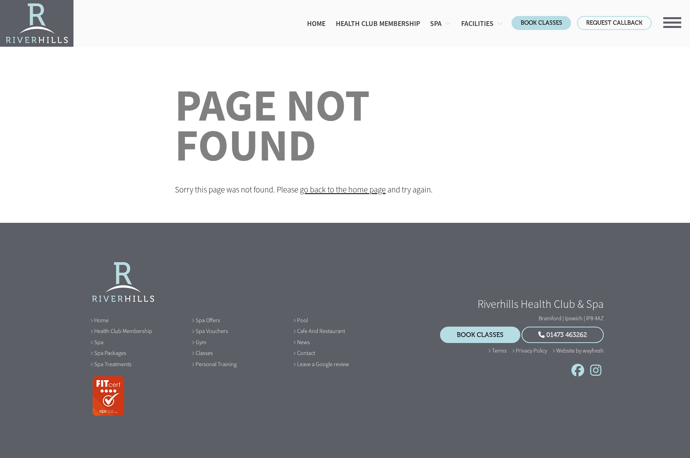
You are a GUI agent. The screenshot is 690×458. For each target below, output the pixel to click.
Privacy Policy (531, 350)
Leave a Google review (323, 364)
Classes (204, 353)
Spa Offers (208, 320)
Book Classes (541, 23)
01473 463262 (566, 335)
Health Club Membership (378, 23)
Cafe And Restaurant (321, 331)
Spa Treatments (112, 364)
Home (316, 23)
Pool (302, 320)
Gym (201, 342)
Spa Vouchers (212, 331)
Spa (98, 342)
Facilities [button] (478, 23)
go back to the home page (343, 189)
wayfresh (593, 350)
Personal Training (216, 364)
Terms (499, 350)
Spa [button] (436, 23)
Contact (306, 353)
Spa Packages (110, 353)
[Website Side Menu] (672, 21)
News (303, 342)
